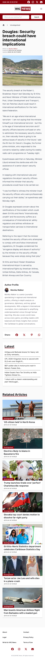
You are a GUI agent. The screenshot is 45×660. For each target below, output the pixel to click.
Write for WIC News (9, 642)
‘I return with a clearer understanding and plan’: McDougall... (21, 380)
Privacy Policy (28, 637)
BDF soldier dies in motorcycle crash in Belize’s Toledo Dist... (20, 367)
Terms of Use (28, 642)
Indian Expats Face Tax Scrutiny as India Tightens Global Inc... (21, 373)
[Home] (4, 25)
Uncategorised (15, 25)
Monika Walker (13, 48)
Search (36, 17)
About (5, 632)
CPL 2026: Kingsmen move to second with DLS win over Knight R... (22, 360)
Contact (26, 632)
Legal (4, 637)
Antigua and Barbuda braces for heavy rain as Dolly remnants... (22, 353)
